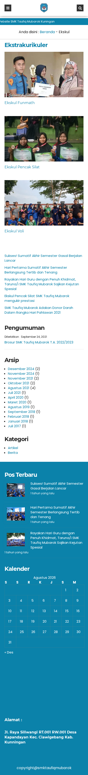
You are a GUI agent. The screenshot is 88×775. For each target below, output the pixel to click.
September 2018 (21, 411)
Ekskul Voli (14, 231)
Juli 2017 (14, 426)
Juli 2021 (14, 392)
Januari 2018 (18, 421)
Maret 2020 (17, 402)
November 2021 (20, 378)
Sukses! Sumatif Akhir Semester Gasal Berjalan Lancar (56, 486)
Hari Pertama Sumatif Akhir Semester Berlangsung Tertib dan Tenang (36, 270)
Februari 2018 (18, 416)
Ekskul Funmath (20, 103)
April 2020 (15, 397)
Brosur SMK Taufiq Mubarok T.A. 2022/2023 (39, 342)
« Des (9, 652)
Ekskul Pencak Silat (22, 167)
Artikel (13, 447)
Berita (13, 452)
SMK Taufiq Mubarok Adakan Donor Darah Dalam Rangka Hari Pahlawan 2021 (39, 310)
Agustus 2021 (18, 387)
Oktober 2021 (18, 383)
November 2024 (21, 373)
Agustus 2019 (19, 407)
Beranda (47, 32)
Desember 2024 (21, 368)
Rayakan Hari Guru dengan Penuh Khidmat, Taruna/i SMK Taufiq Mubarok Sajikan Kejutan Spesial (42, 284)
